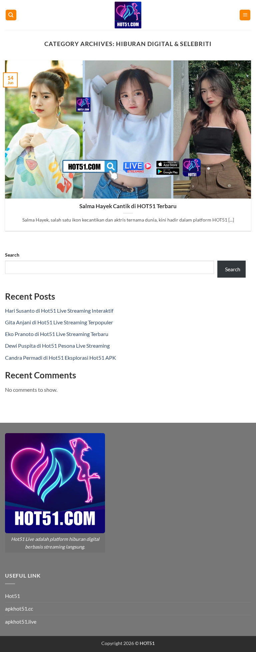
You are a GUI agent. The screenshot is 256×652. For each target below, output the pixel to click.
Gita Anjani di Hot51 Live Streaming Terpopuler (59, 322)
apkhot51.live (20, 621)
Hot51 (12, 596)
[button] (245, 15)
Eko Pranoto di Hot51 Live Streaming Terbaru (56, 334)
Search (12, 255)
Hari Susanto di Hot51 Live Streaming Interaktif (59, 310)
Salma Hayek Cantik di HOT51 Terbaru (128, 206)
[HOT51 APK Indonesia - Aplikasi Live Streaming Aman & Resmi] (128, 15)
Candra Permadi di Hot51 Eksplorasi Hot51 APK (60, 357)
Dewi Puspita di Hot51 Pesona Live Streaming (57, 345)
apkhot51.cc (19, 608)
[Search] (11, 15)
